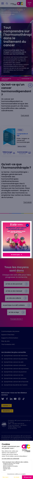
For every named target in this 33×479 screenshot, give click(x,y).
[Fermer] (27, 225)
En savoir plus (15, 255)
